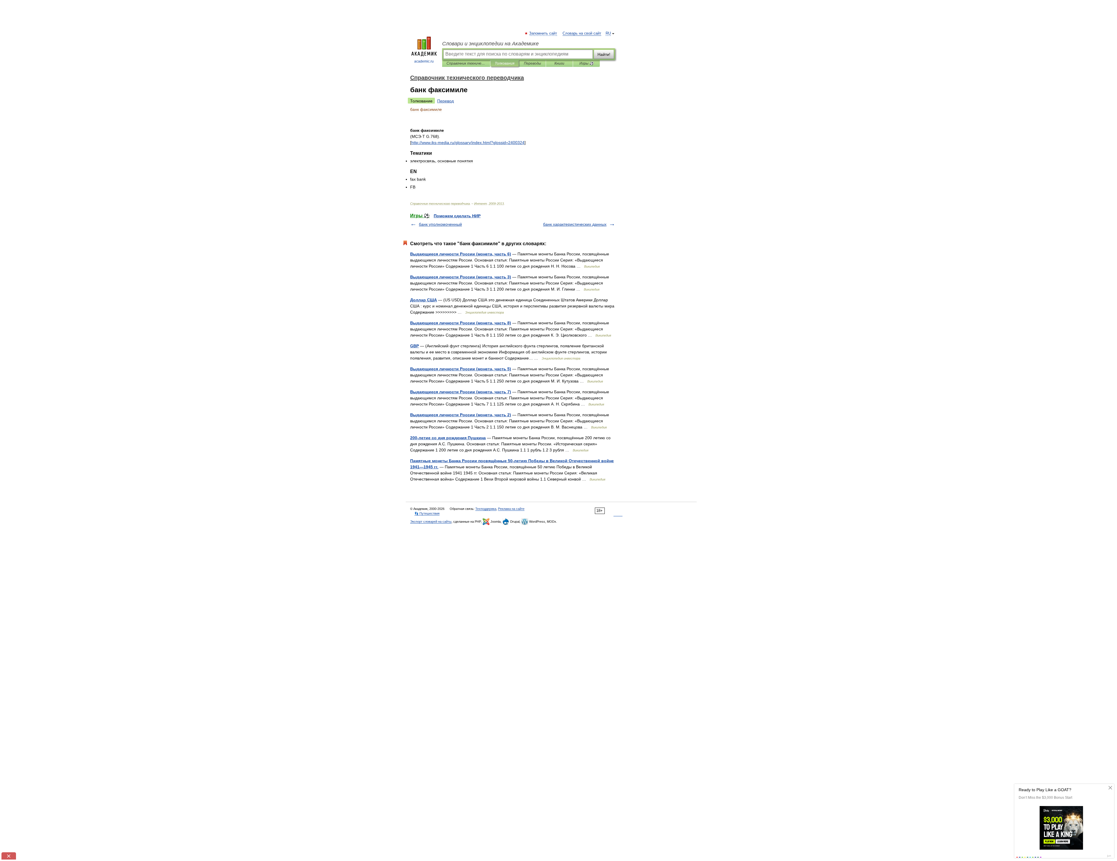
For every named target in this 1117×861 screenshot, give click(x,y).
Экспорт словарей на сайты (430, 521)
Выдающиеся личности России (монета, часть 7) (460, 391)
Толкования (504, 63)
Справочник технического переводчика (466, 63)
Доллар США (423, 300)
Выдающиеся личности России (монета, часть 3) (460, 277)
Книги (559, 63)
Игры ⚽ (586, 63)
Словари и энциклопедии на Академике (490, 44)
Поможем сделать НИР (457, 216)
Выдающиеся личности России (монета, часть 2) (460, 414)
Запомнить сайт (543, 33)
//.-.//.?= (467, 142)
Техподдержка (485, 508)
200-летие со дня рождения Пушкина (448, 437)
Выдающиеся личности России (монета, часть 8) (460, 323)
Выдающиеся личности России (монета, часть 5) (460, 369)
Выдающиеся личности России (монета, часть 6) (460, 254)
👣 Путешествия (427, 513)
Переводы (532, 63)
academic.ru (424, 61)
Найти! (603, 54)
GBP (414, 346)
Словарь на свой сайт (582, 33)
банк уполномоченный (440, 224)
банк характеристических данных (574, 224)
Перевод (445, 101)
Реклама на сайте (511, 508)
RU (608, 33)
